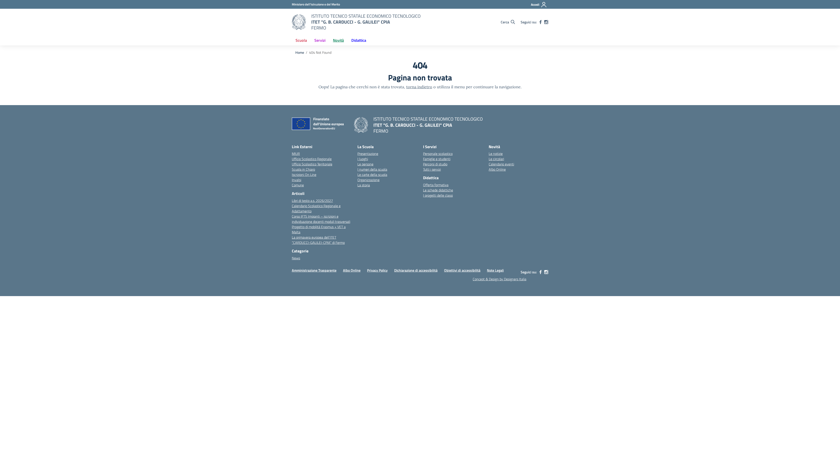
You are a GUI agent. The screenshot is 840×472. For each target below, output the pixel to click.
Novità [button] (338, 40)
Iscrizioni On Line (304, 174)
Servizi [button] (320, 40)
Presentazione (367, 153)
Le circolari (496, 158)
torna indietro (419, 86)
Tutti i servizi (432, 169)
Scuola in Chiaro (303, 169)
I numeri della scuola (372, 169)
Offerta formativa (435, 184)
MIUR (296, 153)
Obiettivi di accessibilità (462, 270)
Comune (298, 185)
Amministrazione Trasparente (314, 270)
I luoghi (362, 158)
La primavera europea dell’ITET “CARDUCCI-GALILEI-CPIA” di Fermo (318, 240)
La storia (363, 185)
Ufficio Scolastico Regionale (312, 158)
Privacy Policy (377, 270)
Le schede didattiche (438, 190)
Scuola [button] (301, 40)
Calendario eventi (501, 164)
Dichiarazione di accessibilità (416, 270)
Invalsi (296, 179)
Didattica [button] (358, 40)
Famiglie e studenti (436, 158)
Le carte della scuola (372, 174)
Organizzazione (368, 179)
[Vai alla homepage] (299, 22)
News (296, 258)
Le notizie (496, 153)
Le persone (365, 164)
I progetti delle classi (438, 195)
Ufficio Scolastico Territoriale (312, 164)
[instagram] (546, 22)
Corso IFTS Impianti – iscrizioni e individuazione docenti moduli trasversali (321, 219)
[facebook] (540, 22)
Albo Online (497, 169)
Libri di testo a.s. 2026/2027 (312, 200)
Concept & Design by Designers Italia (499, 279)
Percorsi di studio (435, 164)
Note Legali (495, 270)
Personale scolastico (438, 153)
